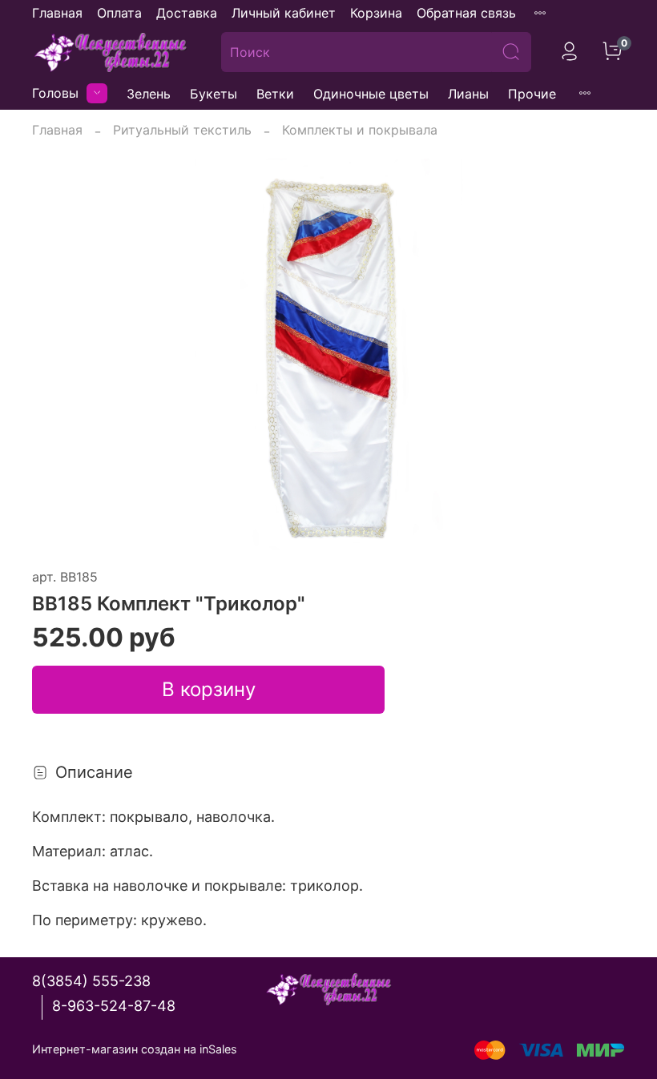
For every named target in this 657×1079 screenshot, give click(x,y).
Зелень (149, 94)
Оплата (119, 13)
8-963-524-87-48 (113, 1005)
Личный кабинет (284, 13)
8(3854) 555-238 (91, 980)
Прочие (532, 94)
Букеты (213, 94)
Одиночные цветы (371, 94)
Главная (57, 13)
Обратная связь (466, 13)
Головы (55, 93)
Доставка (186, 13)
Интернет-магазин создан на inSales (134, 1049)
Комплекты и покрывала (359, 130)
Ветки (275, 94)
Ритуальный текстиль (182, 130)
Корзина (376, 13)
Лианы (468, 94)
